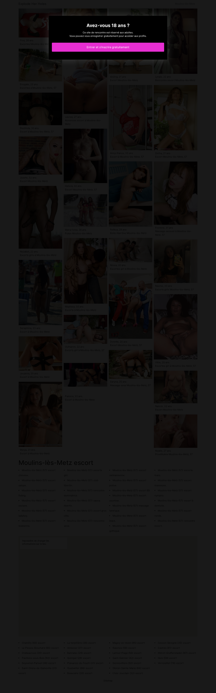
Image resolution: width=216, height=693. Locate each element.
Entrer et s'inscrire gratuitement (108, 47)
